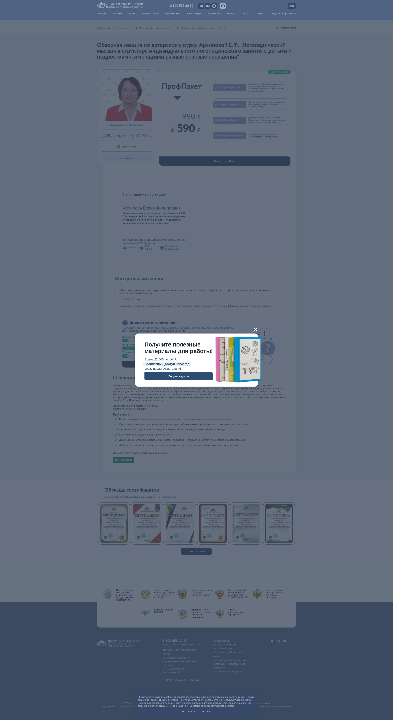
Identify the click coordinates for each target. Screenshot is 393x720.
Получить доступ (179, 376)
